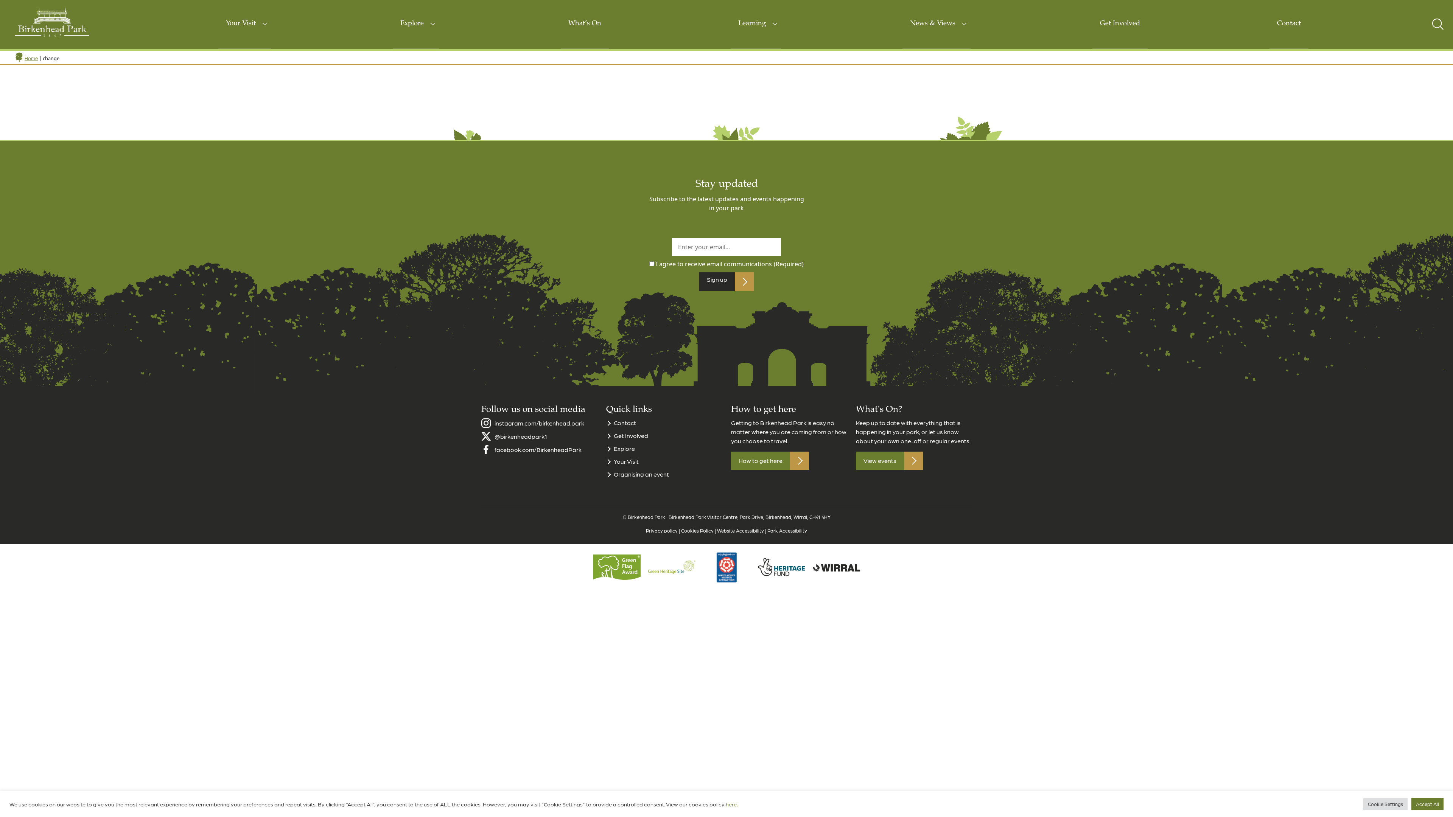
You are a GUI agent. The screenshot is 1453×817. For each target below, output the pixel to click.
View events (879, 460)
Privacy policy (662, 530)
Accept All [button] (1427, 804)
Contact (1289, 23)
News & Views (932, 23)
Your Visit (241, 23)
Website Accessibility (740, 530)
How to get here (761, 460)
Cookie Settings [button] (1385, 804)
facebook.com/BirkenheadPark (538, 449)
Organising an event (641, 474)
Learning (752, 23)
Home (31, 58)
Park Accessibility (787, 530)
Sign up (717, 279)
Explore (412, 23)
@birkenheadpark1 (521, 436)
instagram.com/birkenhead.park (539, 423)
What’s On (584, 23)
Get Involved (1120, 23)
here (731, 804)
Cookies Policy (697, 530)
